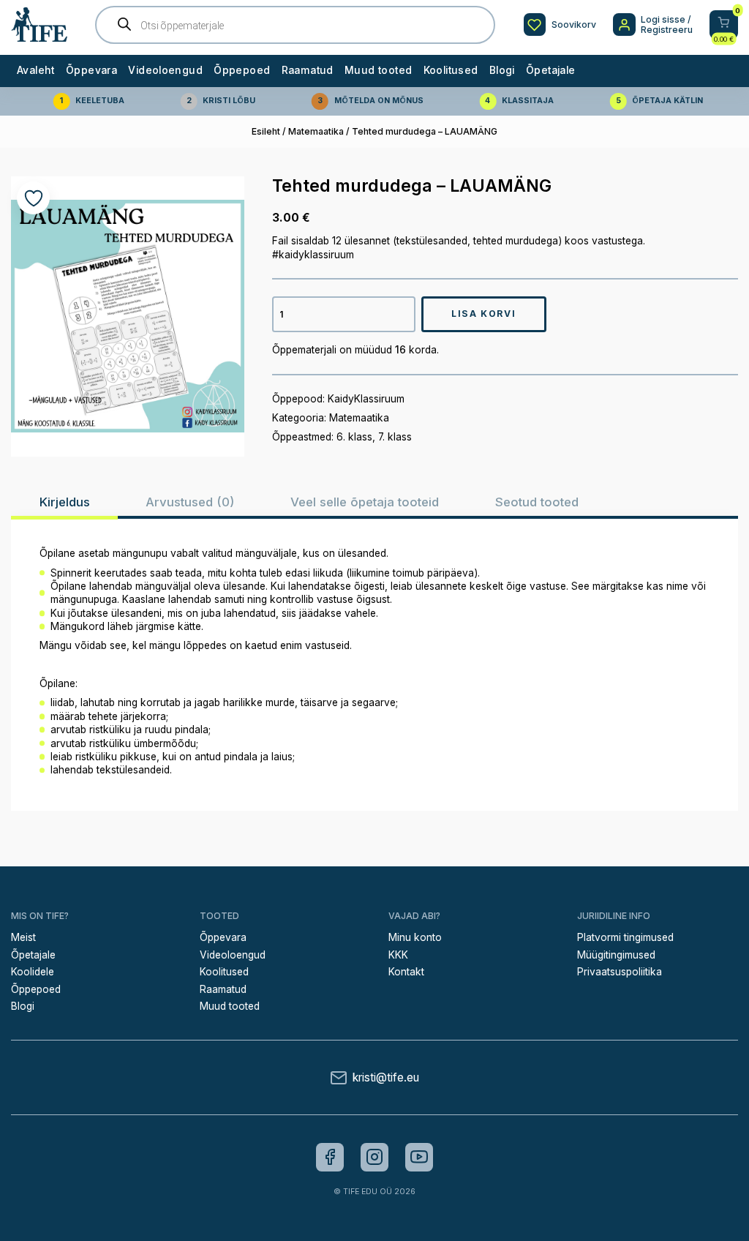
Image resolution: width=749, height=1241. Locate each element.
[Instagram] (374, 1157)
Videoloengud (165, 70)
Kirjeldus (64, 502)
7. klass (395, 437)
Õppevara (91, 70)
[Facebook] (330, 1157)
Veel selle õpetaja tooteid (364, 502)
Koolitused (451, 70)
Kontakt (406, 972)
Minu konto (415, 937)
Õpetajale (550, 70)
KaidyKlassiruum (366, 399)
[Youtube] (419, 1157)
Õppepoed (242, 70)
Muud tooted (378, 70)
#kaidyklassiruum (313, 254)
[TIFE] (39, 36)
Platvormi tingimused (625, 937)
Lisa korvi (483, 313)
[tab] (64, 502)
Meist (23, 937)
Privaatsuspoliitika (619, 972)
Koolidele (32, 972)
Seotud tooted (537, 502)
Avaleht (36, 70)
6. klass (354, 437)
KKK (398, 955)
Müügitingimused (616, 955)
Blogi (502, 70)
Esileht (266, 131)
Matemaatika (316, 131)
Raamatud (308, 70)
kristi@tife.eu (386, 1077)
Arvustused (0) (190, 502)
